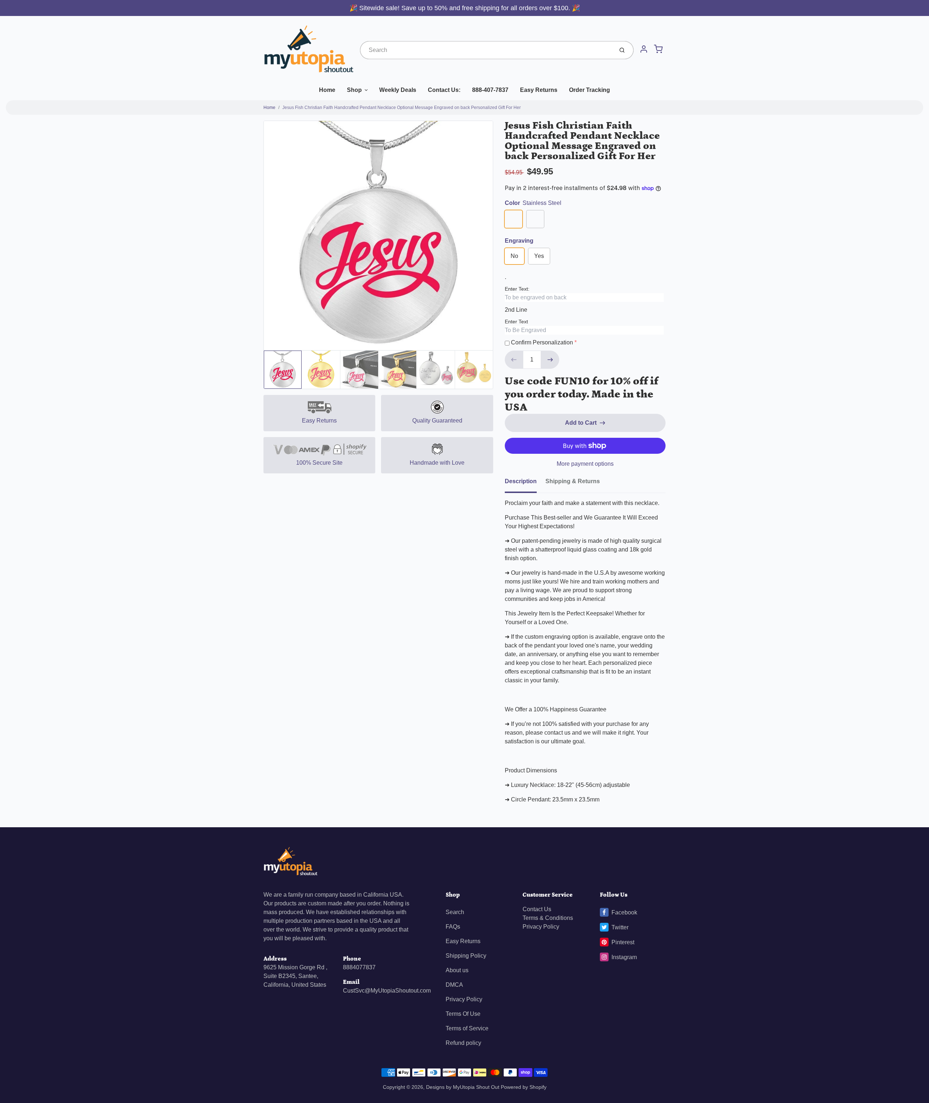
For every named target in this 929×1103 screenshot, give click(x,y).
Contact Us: (444, 90)
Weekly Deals (397, 90)
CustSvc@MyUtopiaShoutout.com (387, 990)
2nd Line (516, 310)
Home (327, 90)
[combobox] (486, 50)
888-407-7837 (490, 90)
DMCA (454, 985)
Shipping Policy (466, 956)
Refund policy (463, 1043)
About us (457, 970)
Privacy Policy (464, 999)
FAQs (453, 927)
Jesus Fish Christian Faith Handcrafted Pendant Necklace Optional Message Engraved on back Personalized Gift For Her (401, 107)
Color (533, 203)
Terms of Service (467, 1028)
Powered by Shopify (524, 1087)
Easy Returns (538, 90)
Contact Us (537, 909)
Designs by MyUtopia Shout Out (462, 1087)
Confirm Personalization (542, 342)
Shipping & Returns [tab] (572, 481)
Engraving (519, 241)
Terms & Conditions (548, 918)
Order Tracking (589, 90)
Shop (354, 90)
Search (455, 912)
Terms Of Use (463, 1014)
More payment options (585, 464)
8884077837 (359, 967)
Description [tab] (521, 481)
